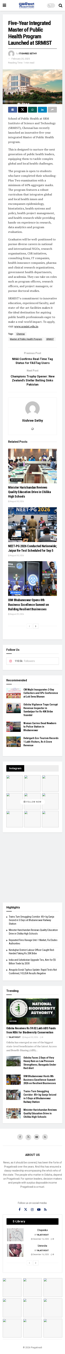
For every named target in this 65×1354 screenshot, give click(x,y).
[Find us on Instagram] (32, 1210)
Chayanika (42, 1230)
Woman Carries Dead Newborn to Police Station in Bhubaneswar (39, 727)
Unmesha (42, 1245)
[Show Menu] (4, 5)
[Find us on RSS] (45, 1137)
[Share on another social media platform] (52, 110)
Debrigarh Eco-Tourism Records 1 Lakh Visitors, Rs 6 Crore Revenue (40, 742)
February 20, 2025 (21, 58)
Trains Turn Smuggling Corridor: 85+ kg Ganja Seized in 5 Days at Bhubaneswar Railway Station (31, 920)
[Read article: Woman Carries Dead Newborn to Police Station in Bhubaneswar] (13, 727)
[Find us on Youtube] (37, 1137)
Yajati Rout (15, 1037)
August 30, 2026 (17, 501)
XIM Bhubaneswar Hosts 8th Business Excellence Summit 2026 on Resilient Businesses (39, 1080)
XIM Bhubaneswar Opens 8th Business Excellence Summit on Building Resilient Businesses (28, 604)
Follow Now (33, 802)
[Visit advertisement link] (32, 867)
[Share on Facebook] (12, 110)
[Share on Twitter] (22, 110)
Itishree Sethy (28, 53)
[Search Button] (60, 5)
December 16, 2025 (41, 1239)
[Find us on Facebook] (20, 1137)
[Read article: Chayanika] (15, 1234)
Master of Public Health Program (26, 339)
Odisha (13, 1021)
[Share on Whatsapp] (32, 110)
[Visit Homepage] (26, 5)
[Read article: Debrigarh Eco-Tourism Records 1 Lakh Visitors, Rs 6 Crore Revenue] (13, 742)
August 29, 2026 (17, 614)
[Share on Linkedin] (42, 110)
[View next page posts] (35, 626)
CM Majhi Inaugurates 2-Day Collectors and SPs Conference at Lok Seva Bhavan (40, 693)
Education (16, 480)
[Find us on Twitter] (28, 1137)
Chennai (20, 334)
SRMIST (50, 339)
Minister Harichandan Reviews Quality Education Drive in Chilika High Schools (29, 491)
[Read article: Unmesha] (15, 1250)
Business (16, 593)
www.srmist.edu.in (26, 326)
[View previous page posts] (29, 626)
